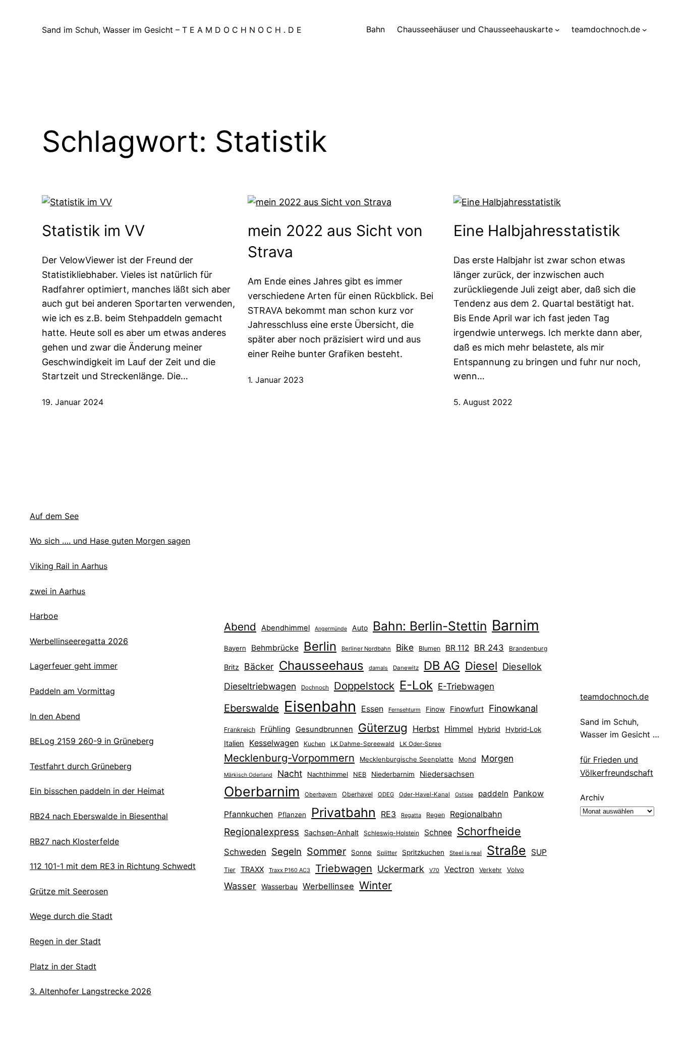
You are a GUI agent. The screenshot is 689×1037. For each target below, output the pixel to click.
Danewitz (406, 667)
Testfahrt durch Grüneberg (81, 766)
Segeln (286, 851)
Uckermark (400, 868)
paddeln (493, 793)
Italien (234, 743)
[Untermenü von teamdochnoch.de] (644, 29)
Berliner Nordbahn (366, 648)
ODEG (386, 794)
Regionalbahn (476, 814)
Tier (230, 870)
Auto (360, 627)
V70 (434, 870)
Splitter (387, 852)
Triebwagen (343, 868)
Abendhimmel (285, 627)
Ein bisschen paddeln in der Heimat (97, 791)
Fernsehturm (404, 709)
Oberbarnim (262, 791)
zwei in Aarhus (57, 591)
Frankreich (239, 729)
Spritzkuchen (423, 852)
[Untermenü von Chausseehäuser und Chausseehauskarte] (557, 29)
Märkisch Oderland (248, 775)
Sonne (361, 852)
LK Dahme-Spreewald (362, 743)
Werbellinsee (328, 886)
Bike (405, 647)
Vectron (459, 869)
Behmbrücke (275, 648)
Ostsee (464, 794)
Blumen (429, 648)
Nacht (289, 773)
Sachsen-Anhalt (331, 832)
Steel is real (465, 852)
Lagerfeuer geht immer (74, 666)
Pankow (528, 793)
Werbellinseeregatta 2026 (79, 641)
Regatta (411, 815)
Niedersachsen (447, 774)
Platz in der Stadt (63, 966)
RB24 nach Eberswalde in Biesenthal (99, 816)
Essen (372, 709)
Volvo (515, 870)
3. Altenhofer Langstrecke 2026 (90, 991)
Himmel (458, 729)
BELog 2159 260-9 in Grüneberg (92, 741)
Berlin (320, 646)
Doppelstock (364, 685)
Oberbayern (321, 794)
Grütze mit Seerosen (69, 891)
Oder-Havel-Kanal (424, 794)
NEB (359, 774)
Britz (231, 667)
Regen (435, 815)
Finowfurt (467, 709)
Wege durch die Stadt (71, 916)
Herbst (426, 729)
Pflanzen (292, 815)
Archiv (592, 797)
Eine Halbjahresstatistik (536, 230)
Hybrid (489, 729)
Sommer (326, 851)
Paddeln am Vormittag (72, 691)
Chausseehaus (321, 665)
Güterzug (383, 727)
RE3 (388, 814)
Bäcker (259, 666)
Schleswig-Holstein (391, 833)
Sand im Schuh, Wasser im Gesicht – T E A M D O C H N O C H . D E (172, 30)
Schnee (438, 832)
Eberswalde (251, 708)
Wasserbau (279, 886)
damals (378, 667)
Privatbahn (343, 812)
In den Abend (55, 716)
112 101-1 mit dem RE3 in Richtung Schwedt (113, 866)
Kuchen (314, 743)
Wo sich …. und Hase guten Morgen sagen (110, 541)
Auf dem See (54, 516)
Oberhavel (357, 794)
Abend (240, 626)
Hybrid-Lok (523, 729)
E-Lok (416, 685)
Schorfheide (489, 831)
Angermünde (331, 628)
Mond (467, 759)
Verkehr (490, 870)
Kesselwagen (274, 743)
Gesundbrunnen (324, 729)
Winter (375, 885)
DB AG (442, 665)
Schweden (245, 852)
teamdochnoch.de (614, 697)
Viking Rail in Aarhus (68, 566)
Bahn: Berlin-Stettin (430, 625)
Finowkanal (513, 708)
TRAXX (252, 869)
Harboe (44, 616)
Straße (506, 850)
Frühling (275, 729)
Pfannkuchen (248, 814)
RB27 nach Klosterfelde (74, 841)
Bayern (235, 648)
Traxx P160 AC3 (289, 870)
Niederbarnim (393, 774)
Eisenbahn (320, 706)
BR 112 (457, 648)
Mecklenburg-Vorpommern (289, 758)
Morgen (497, 758)
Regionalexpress (261, 832)
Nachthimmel (327, 774)
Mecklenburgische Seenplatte (406, 759)
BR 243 (489, 648)
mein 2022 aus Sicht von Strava (335, 241)
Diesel (481, 665)
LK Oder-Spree (420, 743)
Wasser (240, 885)
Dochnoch (315, 687)
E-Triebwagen (466, 686)
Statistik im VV (93, 230)
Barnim (515, 625)
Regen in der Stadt (65, 941)
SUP (539, 852)
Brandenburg (528, 648)
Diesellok (522, 666)
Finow (435, 709)
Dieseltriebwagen (260, 686)
